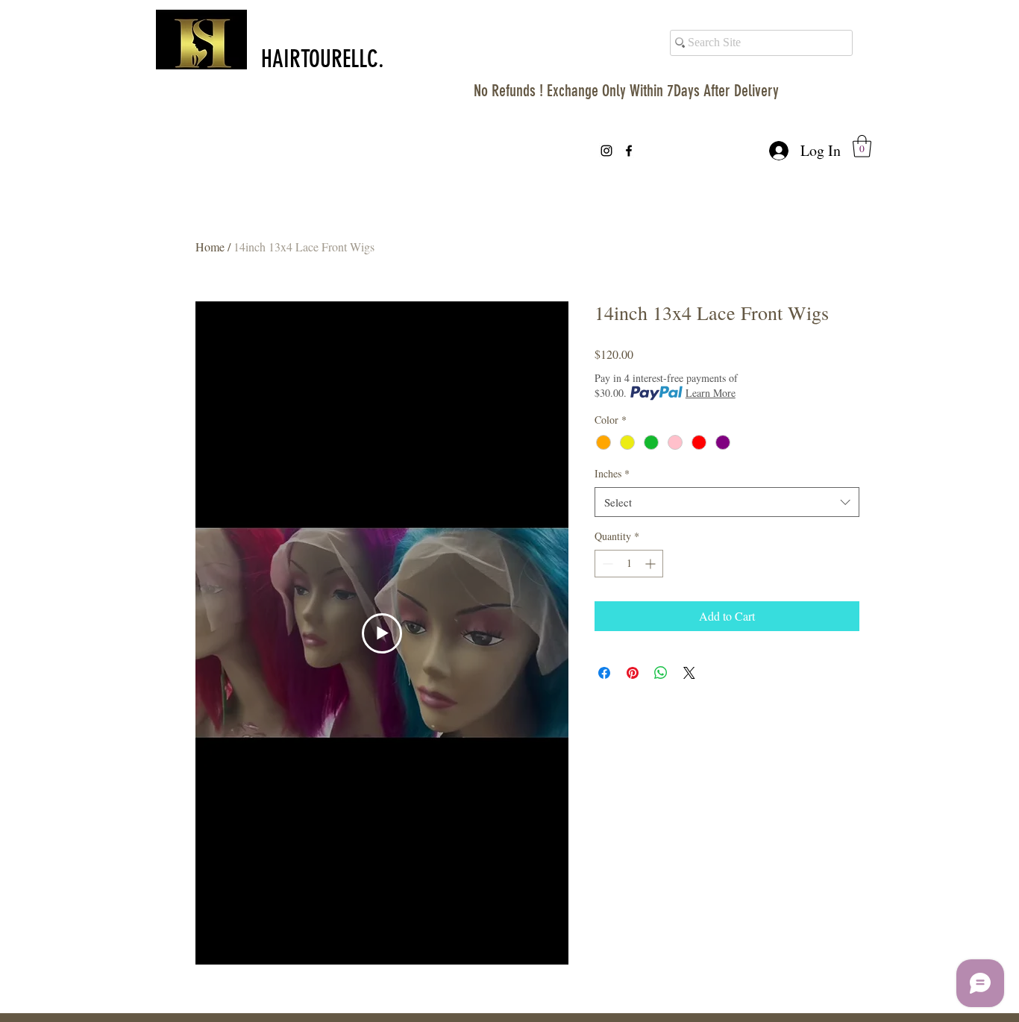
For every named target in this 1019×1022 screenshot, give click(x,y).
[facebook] (628, 150)
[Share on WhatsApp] (661, 673)
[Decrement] (606, 564)
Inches (612, 473)
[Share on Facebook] (604, 673)
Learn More (711, 393)
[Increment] (651, 564)
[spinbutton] (628, 564)
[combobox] (727, 502)
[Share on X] (689, 673)
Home (210, 246)
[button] (862, 146)
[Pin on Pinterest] (633, 673)
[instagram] (606, 150)
